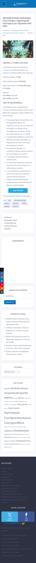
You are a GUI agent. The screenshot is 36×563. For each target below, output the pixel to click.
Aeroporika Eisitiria (27, 549)
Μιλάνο (19, 437)
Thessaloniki (22, 404)
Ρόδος (28, 441)
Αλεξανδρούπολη (8, 426)
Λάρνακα (7, 206)
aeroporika (6, 30)
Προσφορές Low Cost (8, 488)
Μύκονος (7, 441)
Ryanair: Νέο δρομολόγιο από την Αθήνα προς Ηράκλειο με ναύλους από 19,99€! (18, 339)
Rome (10, 404)
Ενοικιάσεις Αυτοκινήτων (11, 545)
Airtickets (14, 398)
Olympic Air (7, 73)
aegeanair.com (11, 126)
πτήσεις (10, 447)
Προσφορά (21, 440)
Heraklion (15, 401)
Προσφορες (16, 552)
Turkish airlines (6, 474)
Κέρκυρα (7, 434)
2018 (9, 200)
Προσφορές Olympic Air (9, 491)
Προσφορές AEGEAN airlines (20, 30)
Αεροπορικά (13, 408)
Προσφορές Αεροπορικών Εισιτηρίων (14, 497)
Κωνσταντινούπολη (16, 434)
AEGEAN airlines (19, 388)
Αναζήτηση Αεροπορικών (11, 542)
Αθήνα (20, 422)
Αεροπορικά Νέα (7, 480)
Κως (24, 434)
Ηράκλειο (8, 430)
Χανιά (17, 444)
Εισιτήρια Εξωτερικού (19, 535)
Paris (26, 401)
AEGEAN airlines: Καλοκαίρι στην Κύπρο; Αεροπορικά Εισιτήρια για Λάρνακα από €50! (17, 322)
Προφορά (15, 206)
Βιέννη (15, 426)
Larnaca (7, 203)
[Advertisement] (18, 262)
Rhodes (6, 404)
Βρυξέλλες (19, 426)
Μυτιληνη (23, 437)
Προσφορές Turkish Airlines (11, 494)
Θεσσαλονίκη (21, 430)
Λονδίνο (14, 437)
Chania (26, 398)
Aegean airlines (25, 131)
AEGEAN (7, 389)
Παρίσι (12, 441)
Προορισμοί (5, 483)
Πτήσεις (4, 502)
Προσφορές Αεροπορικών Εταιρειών (14, 33)
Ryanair (14, 404)
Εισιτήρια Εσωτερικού (10, 539)
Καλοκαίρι (15, 203)
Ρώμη (5, 444)
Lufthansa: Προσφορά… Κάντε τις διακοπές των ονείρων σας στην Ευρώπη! (10, 223)
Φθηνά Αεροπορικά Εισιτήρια (12, 556)
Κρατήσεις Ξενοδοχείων (10, 549)
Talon (27, 528)
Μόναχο (28, 437)
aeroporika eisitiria (19, 200)
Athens (21, 398)
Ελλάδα (24, 426)
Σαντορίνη (11, 444)
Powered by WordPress (9, 528)
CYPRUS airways (8, 401)
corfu (30, 398)
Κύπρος (24, 203)
